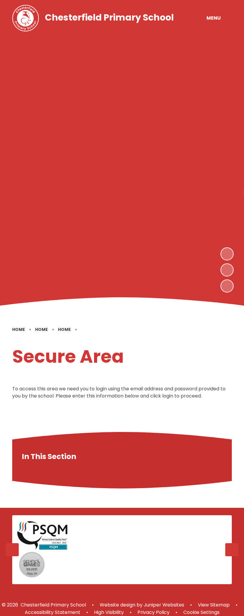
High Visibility (109, 612)
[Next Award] (231, 549)
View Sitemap (214, 604)
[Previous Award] (12, 549)
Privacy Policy (153, 612)
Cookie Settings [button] (201, 612)
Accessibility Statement (52, 612)
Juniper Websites (163, 604)
